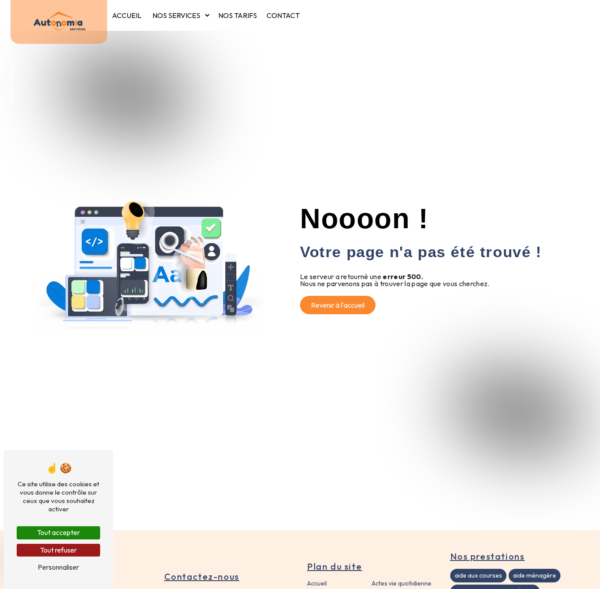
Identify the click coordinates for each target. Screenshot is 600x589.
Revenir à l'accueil (338, 305)
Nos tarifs (237, 15)
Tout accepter (58, 532)
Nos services (176, 15)
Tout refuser (58, 550)
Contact (283, 15)
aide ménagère (534, 575)
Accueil (126, 15)
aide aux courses (478, 575)
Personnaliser (58, 567)
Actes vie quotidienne (401, 583)
